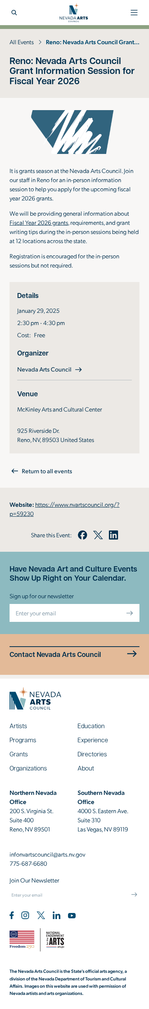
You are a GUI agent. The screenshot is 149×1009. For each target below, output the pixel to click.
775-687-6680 (28, 863)
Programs (23, 740)
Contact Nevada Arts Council (55, 654)
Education (91, 726)
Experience (93, 740)
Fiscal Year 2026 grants (39, 222)
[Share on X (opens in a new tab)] (97, 535)
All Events (22, 42)
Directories (92, 754)
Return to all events (47, 471)
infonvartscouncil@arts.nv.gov (47, 854)
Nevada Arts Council (50, 369)
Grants (19, 754)
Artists (18, 726)
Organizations (28, 768)
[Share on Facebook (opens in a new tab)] (82, 535)
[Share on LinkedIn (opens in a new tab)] (113, 535)
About (86, 768)
